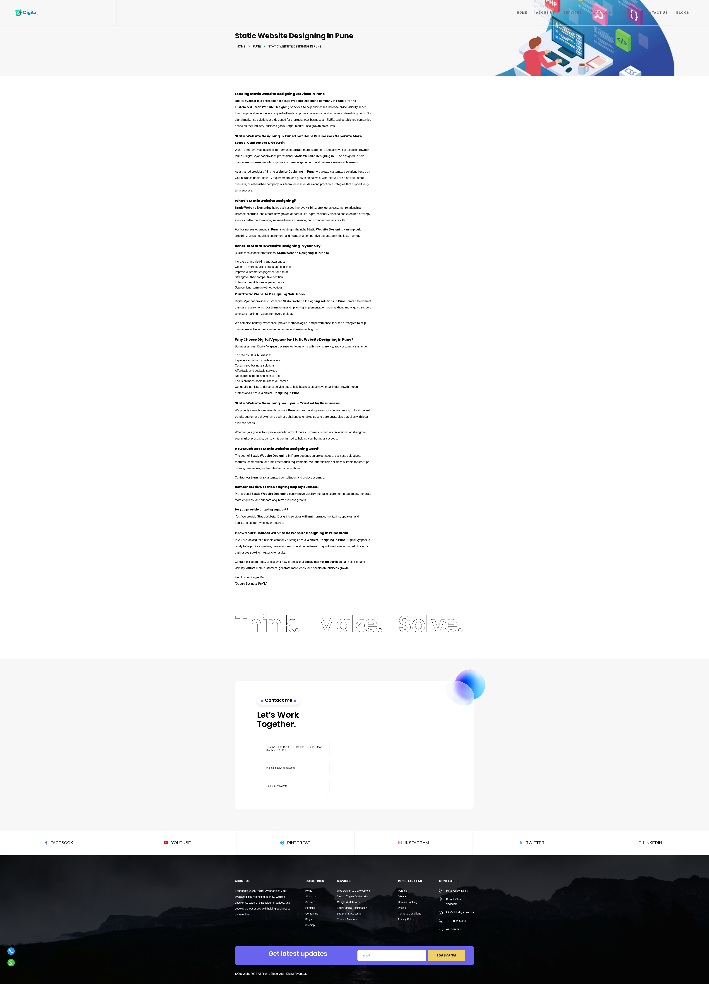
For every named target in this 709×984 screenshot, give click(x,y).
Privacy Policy (406, 919)
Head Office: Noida (457, 890)
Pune (257, 46)
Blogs (682, 12)
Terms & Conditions (409, 913)
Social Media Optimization (352, 907)
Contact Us (656, 12)
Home (522, 12)
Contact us (311, 913)
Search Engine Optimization (353, 896)
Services (573, 12)
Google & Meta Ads (348, 902)
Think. (267, 624)
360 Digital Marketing (349, 913)
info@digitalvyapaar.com (280, 767)
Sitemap (310, 925)
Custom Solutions (347, 919)
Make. (349, 624)
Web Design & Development (353, 890)
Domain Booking (407, 902)
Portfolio (601, 12)
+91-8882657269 (276, 785)
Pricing (628, 12)
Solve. (430, 624)
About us (310, 896)
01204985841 (454, 929)
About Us (545, 12)
